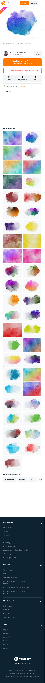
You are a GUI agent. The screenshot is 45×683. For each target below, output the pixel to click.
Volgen (38, 54)
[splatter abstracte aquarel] (12, 240)
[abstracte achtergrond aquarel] (12, 388)
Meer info (8, 90)
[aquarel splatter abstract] (12, 181)
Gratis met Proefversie (22, 62)
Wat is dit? (22, 86)
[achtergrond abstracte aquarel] (12, 151)
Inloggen (34, 3)
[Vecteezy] (3, 3)
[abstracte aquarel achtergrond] (12, 255)
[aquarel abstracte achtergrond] (12, 137)
